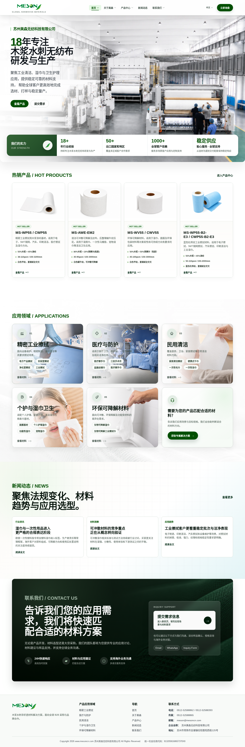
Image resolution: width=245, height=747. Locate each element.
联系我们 (136, 730)
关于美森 (136, 715)
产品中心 (136, 720)
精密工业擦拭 (86, 710)
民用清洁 (83, 720)
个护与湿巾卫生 (87, 725)
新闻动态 (136, 725)
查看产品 (19, 103)
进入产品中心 (225, 175)
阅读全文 (20, 552)
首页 (134, 710)
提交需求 (39, 103)
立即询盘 (225, 7)
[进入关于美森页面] (47, 145)
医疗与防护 (85, 715)
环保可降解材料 (87, 730)
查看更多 (227, 497)
